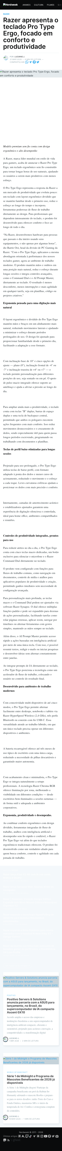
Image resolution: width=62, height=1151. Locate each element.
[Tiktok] (30, 1136)
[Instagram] (41, 1136)
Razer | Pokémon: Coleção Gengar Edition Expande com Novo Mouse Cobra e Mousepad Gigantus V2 (30, 902)
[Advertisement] (31, 112)
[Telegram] (30, 62)
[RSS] (9, 1140)
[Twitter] (37, 62)
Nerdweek (24, 1132)
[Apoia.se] (23, 1136)
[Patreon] (19, 1136)
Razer (6, 14)
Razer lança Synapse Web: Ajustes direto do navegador (28, 888)
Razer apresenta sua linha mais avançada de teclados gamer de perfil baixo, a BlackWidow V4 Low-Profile (29, 949)
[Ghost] (15, 1140)
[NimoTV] (57, 1136)
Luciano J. (20, 57)
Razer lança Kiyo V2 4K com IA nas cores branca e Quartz (27, 876)
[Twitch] (27, 1136)
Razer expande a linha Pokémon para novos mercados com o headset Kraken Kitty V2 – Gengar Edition (28, 933)
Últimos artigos (10, 1136)
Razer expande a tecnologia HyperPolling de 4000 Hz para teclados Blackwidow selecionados (28, 917)
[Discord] (38, 1136)
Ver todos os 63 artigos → (17, 965)
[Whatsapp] (27, 62)
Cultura (38, 5)
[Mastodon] (5, 1140)
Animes (26, 5)
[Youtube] (45, 1136)
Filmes (50, 5)
